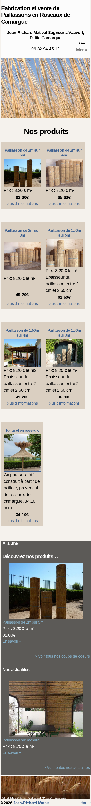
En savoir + (11, 641)
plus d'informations (22, 203)
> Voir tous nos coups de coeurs (62, 656)
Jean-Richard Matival (31, 803)
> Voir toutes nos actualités (67, 767)
